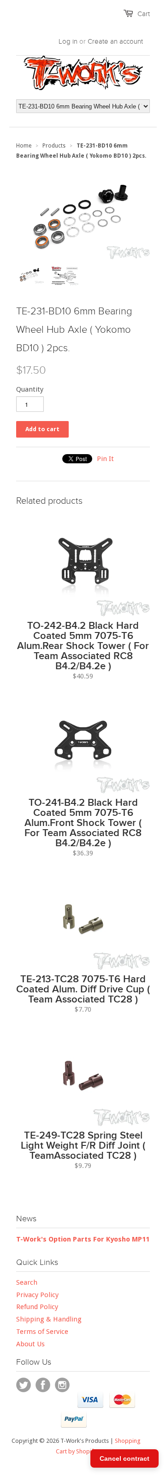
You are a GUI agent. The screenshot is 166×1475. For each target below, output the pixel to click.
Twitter (23, 1385)
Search (26, 1282)
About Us (30, 1344)
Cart (143, 14)
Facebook (43, 1385)
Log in (68, 41)
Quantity (29, 389)
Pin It (105, 459)
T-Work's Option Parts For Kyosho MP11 (82, 1239)
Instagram (62, 1385)
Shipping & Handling (49, 1319)
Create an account (115, 41)
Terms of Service (42, 1331)
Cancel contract (124, 1458)
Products (53, 145)
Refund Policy (37, 1307)
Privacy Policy (37, 1295)
